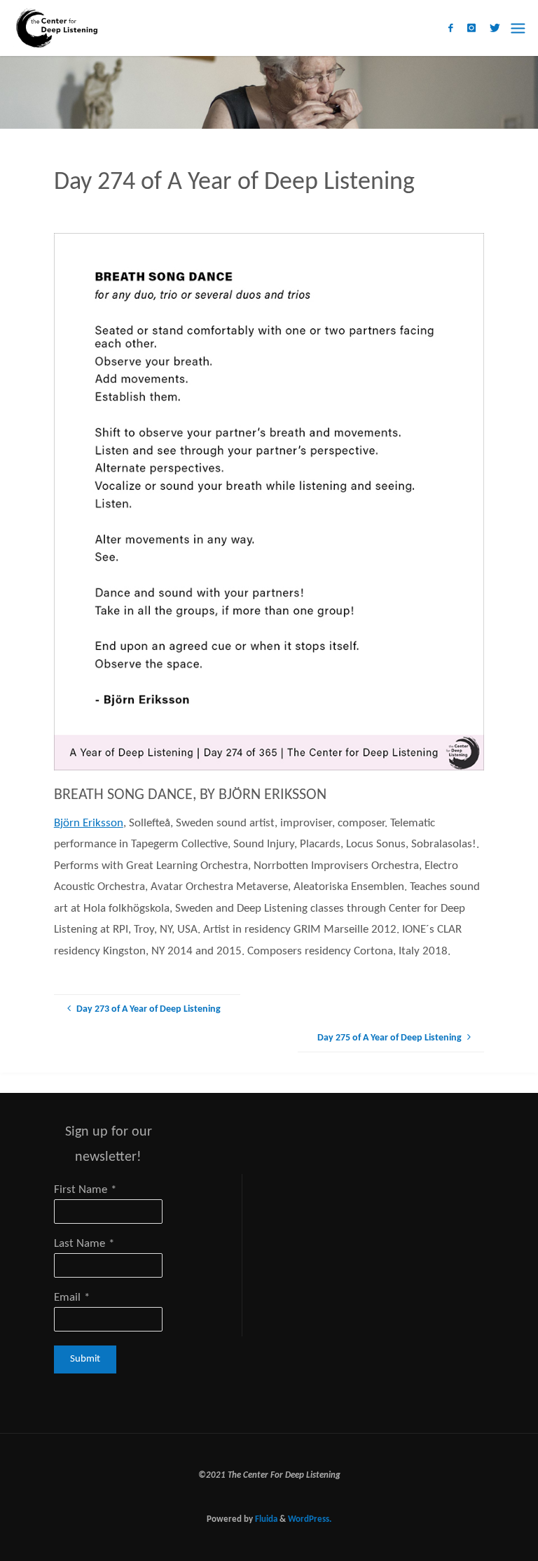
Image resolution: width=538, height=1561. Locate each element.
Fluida (265, 1519)
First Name (80, 1190)
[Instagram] (471, 28)
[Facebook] (450, 28)
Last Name (79, 1244)
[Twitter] (495, 28)
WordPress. (309, 1519)
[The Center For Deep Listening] (55, 27)
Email (67, 1298)
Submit (85, 1359)
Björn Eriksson (88, 823)
